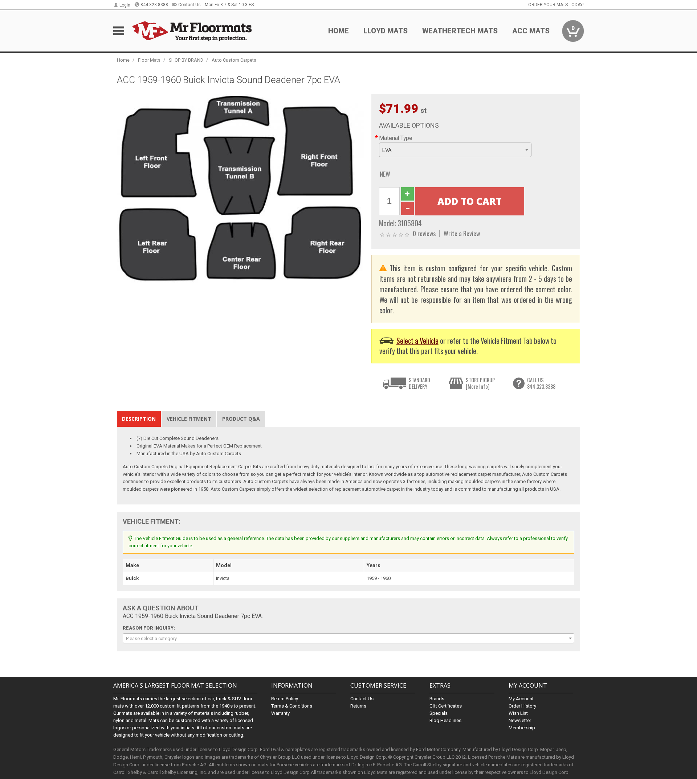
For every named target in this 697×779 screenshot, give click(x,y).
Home (338, 30)
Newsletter (520, 720)
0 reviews (424, 233)
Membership (522, 727)
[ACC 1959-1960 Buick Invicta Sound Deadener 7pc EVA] (240, 187)
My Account (521, 698)
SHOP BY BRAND (186, 60)
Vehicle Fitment (189, 418)
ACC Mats (531, 30)
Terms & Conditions (291, 706)
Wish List (518, 713)
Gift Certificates (445, 706)
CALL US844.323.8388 (541, 383)
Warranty (280, 713)
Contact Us (189, 4)
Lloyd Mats (385, 30)
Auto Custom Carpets (234, 60)
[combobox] (455, 150)
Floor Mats (149, 60)
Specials (438, 713)
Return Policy (284, 698)
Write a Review (462, 233)
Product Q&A (241, 418)
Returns (358, 706)
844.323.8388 (154, 4)
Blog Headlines (445, 720)
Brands (436, 698)
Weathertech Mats (460, 30)
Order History (522, 706)
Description (139, 418)
